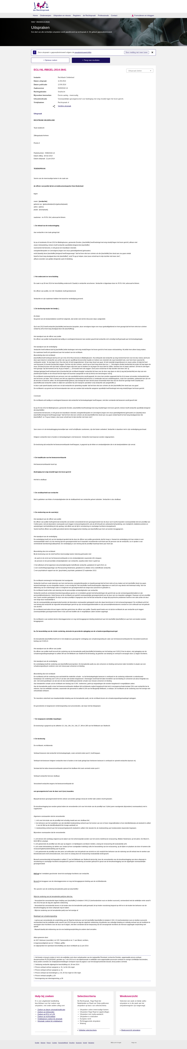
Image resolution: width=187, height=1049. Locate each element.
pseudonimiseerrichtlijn (83, 52)
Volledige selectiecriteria (88, 1030)
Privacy (49, 1042)
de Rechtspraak (89, 15)
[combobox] (139, 70)
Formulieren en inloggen (144, 15)
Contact (114, 15)
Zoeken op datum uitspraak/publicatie (51, 1010)
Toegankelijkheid (63, 1042)
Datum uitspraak (40, 81)
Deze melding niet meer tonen (137, 52)
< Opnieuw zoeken (50, 60)
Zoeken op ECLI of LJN (46, 1014)
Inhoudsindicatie (40, 99)
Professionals (103, 15)
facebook (142, 1042)
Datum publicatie (40, 85)
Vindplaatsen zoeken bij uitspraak (50, 1019)
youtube (152, 1042)
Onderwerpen (45, 15)
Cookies (54, 1042)
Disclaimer (91, 1042)
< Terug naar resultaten (90, 60)
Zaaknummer (39, 88)
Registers (77, 15)
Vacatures (79, 1042)
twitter (138, 1042)
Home (35, 15)
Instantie (37, 77)
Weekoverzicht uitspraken (130, 1030)
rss (123, 1042)
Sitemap (43, 1042)
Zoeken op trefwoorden (46, 1012)
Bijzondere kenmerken (42, 95)
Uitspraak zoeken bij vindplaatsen (50, 1021)
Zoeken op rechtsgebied (46, 1016)
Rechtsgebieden (40, 92)
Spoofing (72, 1042)
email (127, 1042)
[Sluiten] (152, 52)
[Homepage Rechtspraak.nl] (40, 6)
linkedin (148, 1042)
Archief (85, 1042)
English (37, 1042)
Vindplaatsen (39, 102)
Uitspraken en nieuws (62, 15)
